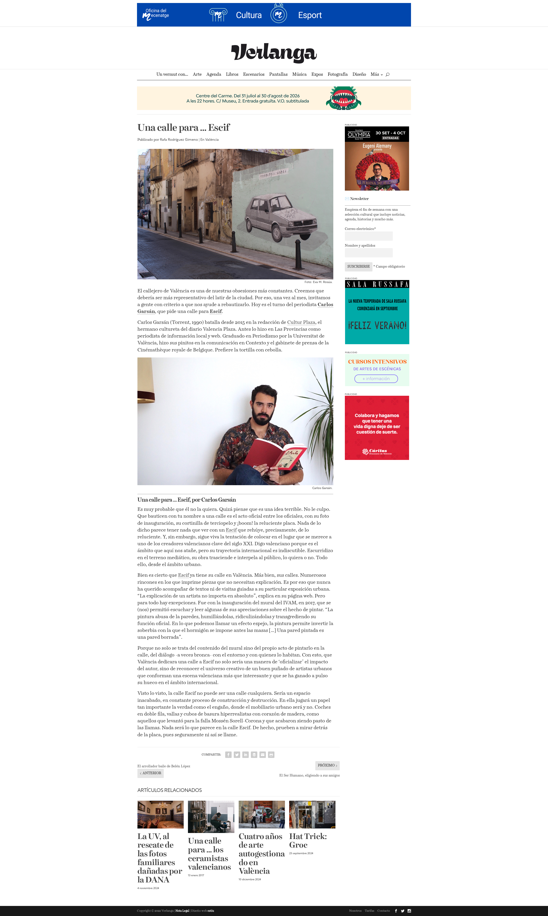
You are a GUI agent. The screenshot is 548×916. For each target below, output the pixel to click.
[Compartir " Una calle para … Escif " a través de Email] (262, 754)
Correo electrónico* (360, 229)
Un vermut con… (172, 75)
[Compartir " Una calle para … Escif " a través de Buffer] (254, 754)
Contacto (383, 910)
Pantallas (278, 75)
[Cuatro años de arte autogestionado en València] (262, 815)
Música (299, 75)
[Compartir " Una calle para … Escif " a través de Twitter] (237, 754)
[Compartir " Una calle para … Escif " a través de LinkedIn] (245, 754)
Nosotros (355, 910)
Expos (317, 75)
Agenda (213, 75)
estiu (211, 911)
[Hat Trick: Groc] (312, 815)
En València (209, 140)
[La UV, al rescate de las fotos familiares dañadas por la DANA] (160, 815)
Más (375, 75)
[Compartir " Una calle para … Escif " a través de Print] (271, 754)
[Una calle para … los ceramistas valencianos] (211, 817)
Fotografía (338, 75)
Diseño (359, 75)
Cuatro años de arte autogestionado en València (262, 854)
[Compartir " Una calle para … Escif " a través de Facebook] (228, 754)
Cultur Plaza (301, 322)
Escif (216, 311)
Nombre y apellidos (360, 246)
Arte (197, 75)
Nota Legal (183, 911)
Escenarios (254, 75)
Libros (232, 75)
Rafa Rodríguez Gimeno (179, 140)
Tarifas (369, 910)
